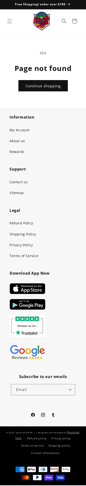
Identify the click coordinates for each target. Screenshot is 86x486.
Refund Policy (21, 223)
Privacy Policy (21, 245)
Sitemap (17, 192)
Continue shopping (43, 85)
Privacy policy (61, 438)
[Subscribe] (69, 389)
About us (17, 141)
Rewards (17, 151)
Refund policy (36, 438)
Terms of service (32, 445)
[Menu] (9, 21)
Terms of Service (24, 255)
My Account (20, 130)
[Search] (64, 21)
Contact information (45, 453)
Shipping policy (59, 445)
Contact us (19, 182)
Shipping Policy (23, 234)
